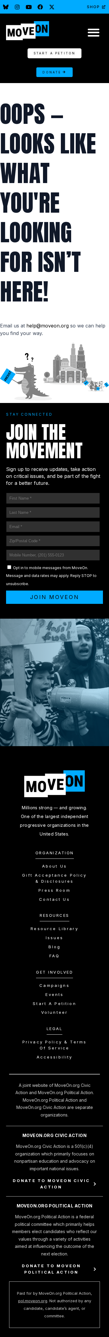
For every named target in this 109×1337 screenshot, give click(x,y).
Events (54, 994)
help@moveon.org (47, 326)
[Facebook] (40, 7)
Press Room (54, 890)
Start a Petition (54, 1003)
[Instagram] (17, 7)
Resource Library (54, 928)
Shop (93, 7)
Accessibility (55, 1057)
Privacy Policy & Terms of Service (54, 1044)
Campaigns (54, 985)
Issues (55, 937)
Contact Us (54, 899)
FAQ (54, 955)
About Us (54, 866)
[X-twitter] (52, 7)
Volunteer (54, 1012)
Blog (54, 946)
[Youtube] (29, 7)
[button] (93, 32)
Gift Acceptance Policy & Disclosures (54, 878)
